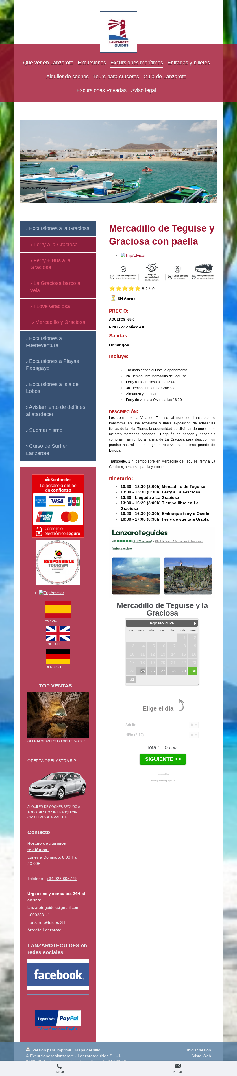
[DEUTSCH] (58, 656)
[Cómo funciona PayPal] (58, 1018)
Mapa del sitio (87, 1050)
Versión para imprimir (52, 1050)
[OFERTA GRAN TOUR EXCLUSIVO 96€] (58, 715)
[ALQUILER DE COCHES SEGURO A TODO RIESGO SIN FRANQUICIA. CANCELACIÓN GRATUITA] (58, 785)
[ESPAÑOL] (58, 609)
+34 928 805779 (62, 878)
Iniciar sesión (199, 1050)
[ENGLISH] (58, 633)
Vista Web (201, 1055)
